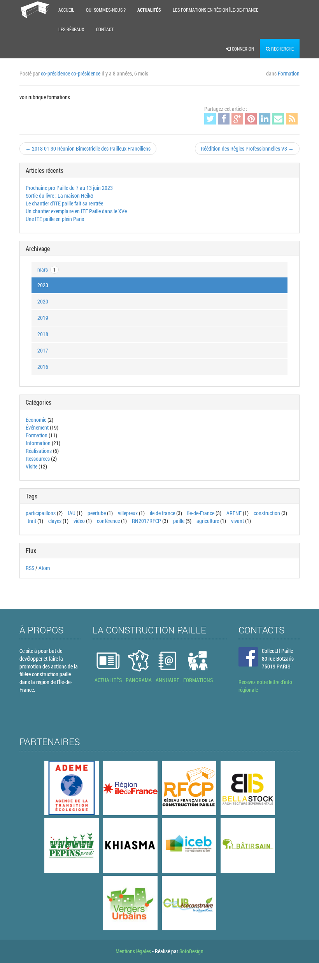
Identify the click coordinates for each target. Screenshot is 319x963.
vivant (237, 520)
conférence (108, 520)
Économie (36, 419)
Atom (44, 568)
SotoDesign (191, 951)
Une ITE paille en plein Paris (55, 219)
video (79, 520)
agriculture (207, 520)
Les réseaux (71, 29)
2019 (42, 317)
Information (38, 443)
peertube (97, 513)
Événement (37, 427)
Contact (105, 29)
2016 (42, 366)
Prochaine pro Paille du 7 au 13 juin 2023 (69, 187)
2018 (42, 334)
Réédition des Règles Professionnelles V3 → (247, 148)
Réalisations (39, 450)
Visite (31, 466)
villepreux (128, 513)
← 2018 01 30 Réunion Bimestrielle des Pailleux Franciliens (88, 148)
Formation (289, 73)
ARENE (234, 513)
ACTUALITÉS (108, 680)
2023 (42, 285)
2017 (42, 350)
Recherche (282, 49)
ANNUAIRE (167, 680)
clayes (54, 520)
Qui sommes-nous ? (106, 10)
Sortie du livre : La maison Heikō (59, 195)
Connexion (242, 49)
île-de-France (200, 513)
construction (267, 513)
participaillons (41, 513)
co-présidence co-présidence (70, 73)
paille (178, 520)
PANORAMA (139, 680)
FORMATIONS (198, 680)
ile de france (162, 513)
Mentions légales (133, 951)
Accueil (66, 10)
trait (32, 520)
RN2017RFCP (146, 520)
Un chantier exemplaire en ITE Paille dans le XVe (76, 211)
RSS (30, 568)
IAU (71, 513)
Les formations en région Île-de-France (215, 10)
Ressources (38, 458)
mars (46, 269)
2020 (42, 301)
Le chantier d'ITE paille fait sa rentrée (64, 203)
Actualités (149, 10)
